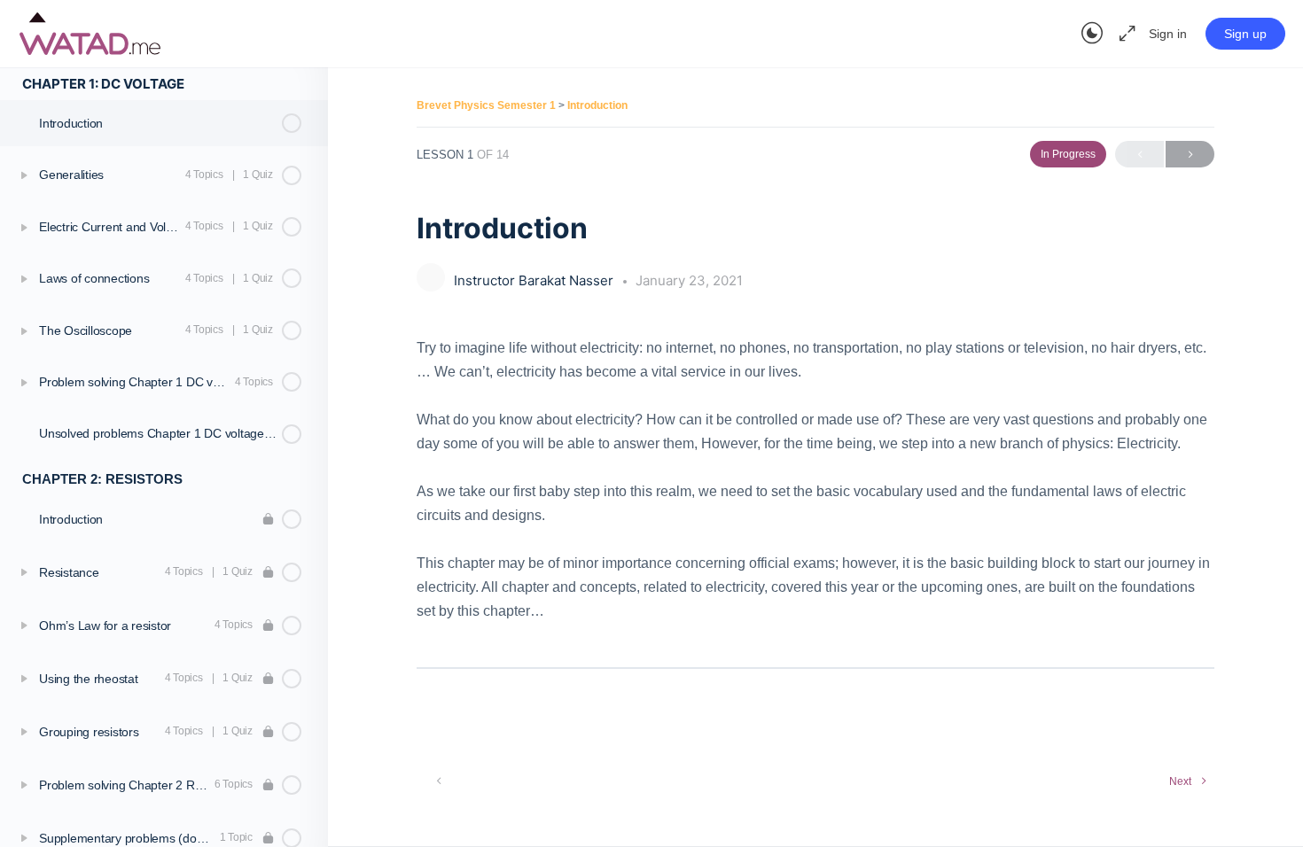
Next (1190, 154)
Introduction (597, 105)
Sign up (1245, 34)
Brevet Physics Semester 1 (487, 105)
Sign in (1168, 34)
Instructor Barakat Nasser (535, 280)
